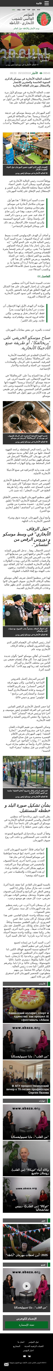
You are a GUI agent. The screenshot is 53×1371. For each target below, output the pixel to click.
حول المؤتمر (34, 1342)
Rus (38, 10)
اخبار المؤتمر (28, 1350)
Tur (28, 10)
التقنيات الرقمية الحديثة (34, 1346)
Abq (18, 10)
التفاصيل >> (43, 276)
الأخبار (35, 73)
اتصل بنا (21, 1342)
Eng (33, 10)
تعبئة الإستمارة (26, 1324)
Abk (23, 10)
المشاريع (16, 1346)
